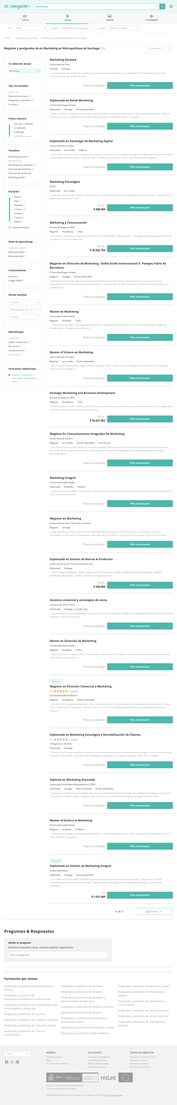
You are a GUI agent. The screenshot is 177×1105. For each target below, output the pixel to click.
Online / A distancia (17, 342)
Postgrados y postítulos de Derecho (81, 991)
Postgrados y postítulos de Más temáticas (85, 1033)
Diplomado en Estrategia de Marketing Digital (81, 141)
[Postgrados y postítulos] (17, 7)
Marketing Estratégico (65, 182)
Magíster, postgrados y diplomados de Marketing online (24, 378)
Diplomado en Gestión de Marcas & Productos (81, 559)
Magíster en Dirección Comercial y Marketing (80, 686)
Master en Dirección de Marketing (73, 641)
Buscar (162, 6)
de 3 (119, 911)
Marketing (13, 160)
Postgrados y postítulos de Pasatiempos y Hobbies (142, 993)
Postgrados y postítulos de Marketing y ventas (87, 1027)
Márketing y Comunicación (68, 222)
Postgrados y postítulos (27, 38)
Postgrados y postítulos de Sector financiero (143, 1010)
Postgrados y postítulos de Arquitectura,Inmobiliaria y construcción (27, 997)
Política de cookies (97, 1066)
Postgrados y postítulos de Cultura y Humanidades (25, 1032)
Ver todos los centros (140, 1066)
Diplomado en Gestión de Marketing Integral (80, 866)
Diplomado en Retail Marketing (71, 100)
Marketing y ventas (17, 156)
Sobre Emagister (54, 1057)
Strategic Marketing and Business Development (82, 393)
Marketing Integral (63, 478)
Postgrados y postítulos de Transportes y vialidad (141, 1023)
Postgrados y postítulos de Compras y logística (31, 1019)
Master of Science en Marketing (71, 352)
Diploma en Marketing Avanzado (72, 780)
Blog (48, 1060)
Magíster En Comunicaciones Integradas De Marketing (87, 434)
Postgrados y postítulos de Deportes (82, 986)
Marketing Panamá (63, 60)
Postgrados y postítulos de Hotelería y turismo (87, 1006)
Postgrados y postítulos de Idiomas (81, 1012)
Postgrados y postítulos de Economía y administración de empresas (83, 999)
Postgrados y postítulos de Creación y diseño (30, 1025)
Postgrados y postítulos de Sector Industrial (143, 1016)
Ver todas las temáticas (57, 1063)
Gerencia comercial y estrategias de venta (78, 600)
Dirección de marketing (19, 169)
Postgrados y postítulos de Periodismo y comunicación (141, 1002)
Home (7, 38)
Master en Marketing (64, 311)
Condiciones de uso (97, 1060)
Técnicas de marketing (19, 173)
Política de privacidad (98, 1063)
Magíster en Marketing (65, 518)
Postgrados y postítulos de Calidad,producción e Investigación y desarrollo (31, 1006)
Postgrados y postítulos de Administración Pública (28, 987)
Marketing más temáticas (21, 164)
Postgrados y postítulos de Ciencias (24, 1014)
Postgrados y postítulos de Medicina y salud (143, 986)
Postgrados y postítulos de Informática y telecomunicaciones (84, 1020)
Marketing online (16, 177)
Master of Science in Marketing (71, 820)
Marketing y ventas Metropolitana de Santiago (64, 38)
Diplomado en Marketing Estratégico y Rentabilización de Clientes (95, 735)
